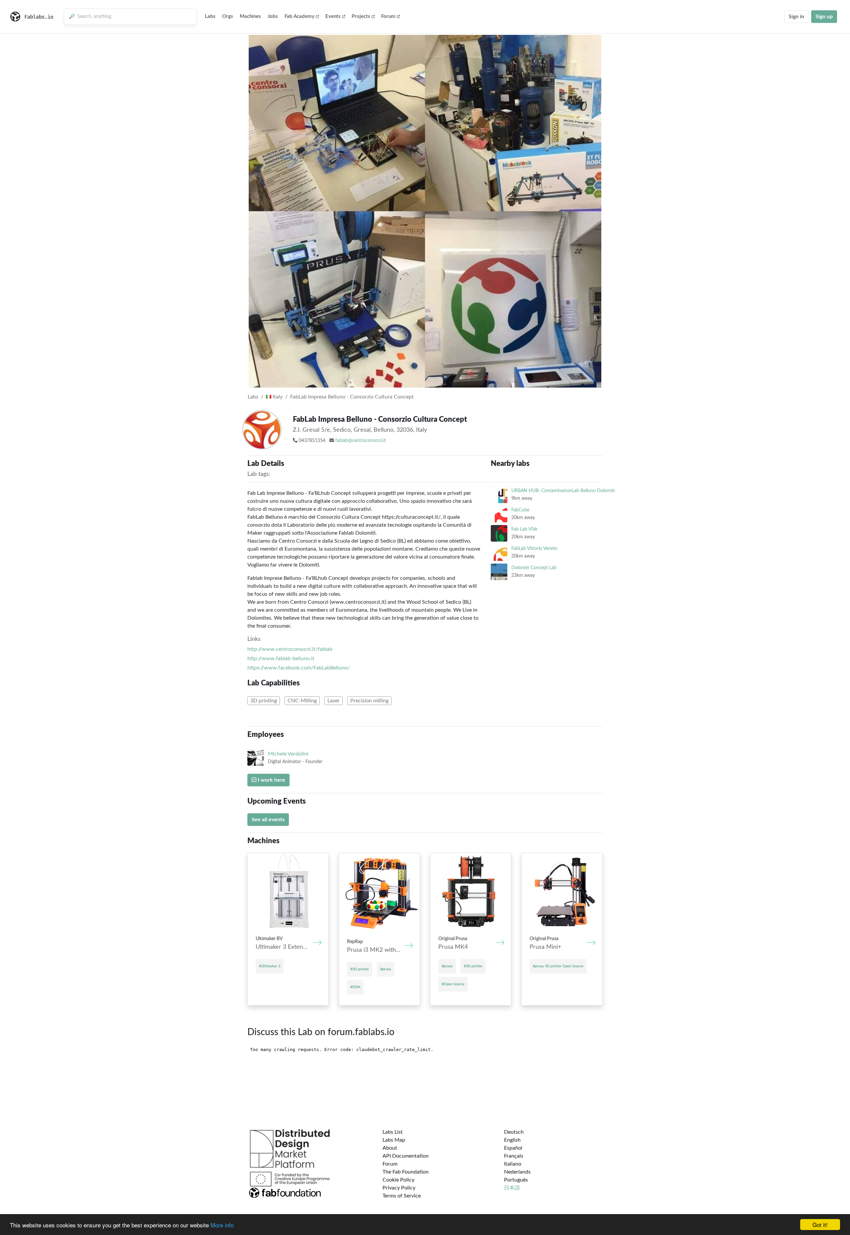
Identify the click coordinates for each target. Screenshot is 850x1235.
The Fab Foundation (405, 1172)
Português (516, 1180)
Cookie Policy (398, 1180)
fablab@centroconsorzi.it (360, 440)
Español (513, 1148)
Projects (361, 16)
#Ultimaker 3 (269, 966)
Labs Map (393, 1140)
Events (333, 16)
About (389, 1148)
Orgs (227, 16)
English (512, 1140)
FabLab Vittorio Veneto (534, 548)
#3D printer (359, 969)
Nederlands (517, 1172)
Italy (277, 396)
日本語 (512, 1188)
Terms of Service (401, 1195)
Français (513, 1156)
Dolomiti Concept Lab (533, 567)
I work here (270, 780)
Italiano (512, 1164)
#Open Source (453, 984)
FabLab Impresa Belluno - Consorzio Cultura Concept (352, 396)
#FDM (355, 987)
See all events (268, 819)
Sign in (796, 16)
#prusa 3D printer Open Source (558, 966)
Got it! (820, 1224)
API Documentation (405, 1156)
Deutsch (514, 1132)
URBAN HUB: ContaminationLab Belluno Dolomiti (563, 490)
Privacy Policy (398, 1188)
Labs (210, 16)
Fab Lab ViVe (524, 529)
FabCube (520, 509)
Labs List (392, 1132)
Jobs (273, 16)
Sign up (824, 16)
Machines (250, 16)
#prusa (385, 969)
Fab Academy (299, 16)
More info (222, 1225)
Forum (388, 16)
